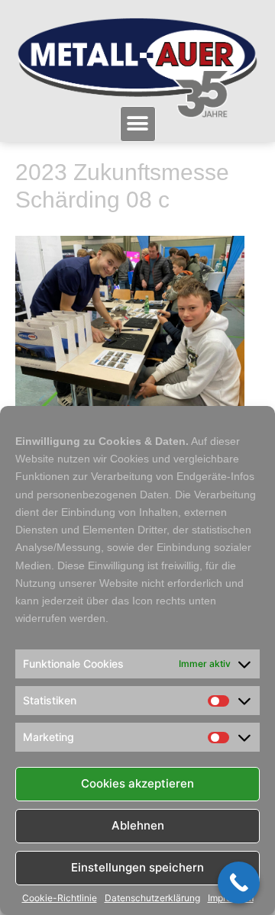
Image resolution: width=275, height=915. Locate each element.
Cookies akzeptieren (137, 783)
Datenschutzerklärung (152, 898)
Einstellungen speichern (137, 867)
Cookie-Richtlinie (59, 898)
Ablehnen (138, 825)
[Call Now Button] (239, 883)
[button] (138, 124)
